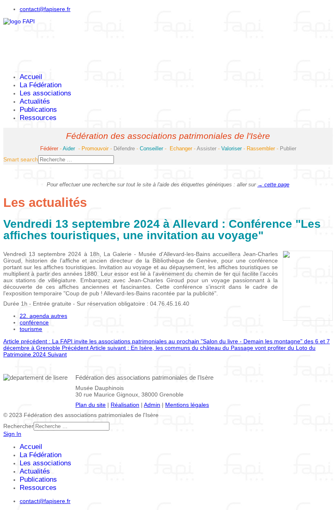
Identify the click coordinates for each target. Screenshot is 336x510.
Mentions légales (187, 404)
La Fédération (40, 85)
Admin (152, 404)
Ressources (38, 118)
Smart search (20, 159)
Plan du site (90, 404)
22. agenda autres (43, 316)
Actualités (35, 101)
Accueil (31, 77)
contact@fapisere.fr (45, 9)
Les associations (45, 93)
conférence (34, 322)
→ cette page (273, 184)
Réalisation (125, 404)
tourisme (31, 329)
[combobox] (76, 159)
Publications (38, 109)
